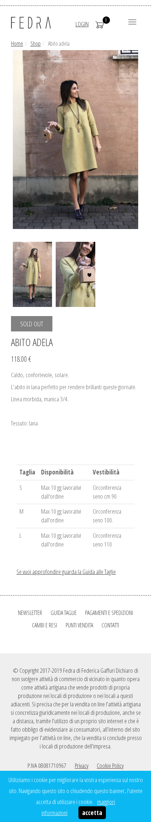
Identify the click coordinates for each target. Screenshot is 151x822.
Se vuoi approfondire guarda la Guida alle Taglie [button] (66, 571)
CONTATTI (110, 625)
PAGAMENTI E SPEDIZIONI (109, 613)
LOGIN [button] (82, 24)
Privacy (81, 765)
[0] (99, 24)
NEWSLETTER (30, 613)
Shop (35, 44)
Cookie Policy (110, 765)
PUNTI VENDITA (79, 625)
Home (17, 44)
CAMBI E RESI (44, 625)
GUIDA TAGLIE (64, 613)
